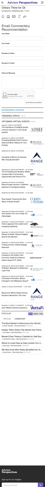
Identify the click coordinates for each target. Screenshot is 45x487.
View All (23, 116)
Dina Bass (6, 332)
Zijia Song (6, 345)
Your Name (6, 33)
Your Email (6, 43)
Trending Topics (11, 116)
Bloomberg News (20, 326)
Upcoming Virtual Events (16, 121)
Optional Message (8, 73)
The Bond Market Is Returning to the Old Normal (23, 323)
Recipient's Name (8, 53)
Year (41, 314)
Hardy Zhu (7, 11)
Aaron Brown (7, 352)
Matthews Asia (18, 11)
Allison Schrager (8, 326)
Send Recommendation (34, 102)
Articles (7, 319)
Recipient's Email (8, 63)
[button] (3, 16)
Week (30, 314)
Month (36, 314)
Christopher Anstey (9, 339)
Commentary (20, 319)
